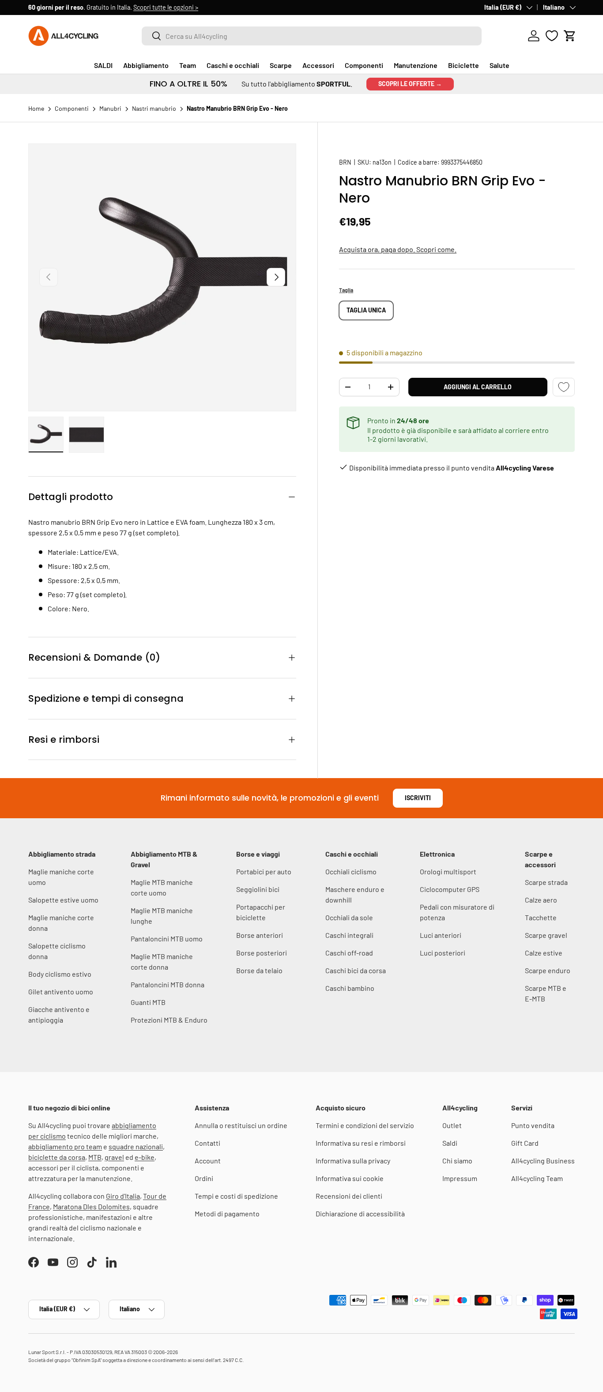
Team (187, 65)
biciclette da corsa (56, 1157)
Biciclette (463, 65)
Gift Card (525, 1143)
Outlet (452, 1125)
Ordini (204, 1178)
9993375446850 (461, 162)
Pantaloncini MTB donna (167, 984)
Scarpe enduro (547, 970)
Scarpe (281, 65)
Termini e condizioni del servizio (365, 1125)
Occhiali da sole (349, 917)
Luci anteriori (440, 935)
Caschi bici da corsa (355, 970)
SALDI (103, 65)
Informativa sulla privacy (353, 1160)
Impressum (459, 1178)
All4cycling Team (537, 1178)
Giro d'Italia (123, 1196)
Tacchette (541, 917)
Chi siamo (457, 1160)
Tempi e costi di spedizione (236, 1196)
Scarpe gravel (546, 935)
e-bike (145, 1157)
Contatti (207, 1143)
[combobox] (312, 35)
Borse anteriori (259, 935)
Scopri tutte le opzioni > (165, 7)
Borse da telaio (259, 970)
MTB (95, 1157)
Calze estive (543, 952)
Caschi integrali (349, 935)
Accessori (318, 65)
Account (208, 1160)
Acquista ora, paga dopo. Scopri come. (397, 249)
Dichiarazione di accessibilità (360, 1213)
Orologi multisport (448, 871)
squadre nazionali (136, 1146)
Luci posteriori (442, 952)
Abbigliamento (146, 65)
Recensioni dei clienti (349, 1196)
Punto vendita (532, 1125)
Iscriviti (418, 797)
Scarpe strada (546, 882)
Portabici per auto (263, 871)
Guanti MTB (148, 1002)
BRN (345, 162)
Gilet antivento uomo (60, 991)
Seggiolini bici (257, 889)
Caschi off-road (349, 952)
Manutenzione (415, 65)
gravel (114, 1157)
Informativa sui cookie (350, 1178)
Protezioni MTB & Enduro (169, 1020)
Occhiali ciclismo (351, 871)
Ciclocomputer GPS (449, 889)
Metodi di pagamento (227, 1213)
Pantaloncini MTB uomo (167, 938)
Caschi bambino (349, 988)
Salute (499, 65)
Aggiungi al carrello (478, 387)
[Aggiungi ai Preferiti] (564, 387)
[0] (551, 35)
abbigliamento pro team (65, 1146)
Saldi (449, 1143)
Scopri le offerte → (410, 83)
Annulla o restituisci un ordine (241, 1125)
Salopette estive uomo (63, 899)
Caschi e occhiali (233, 65)
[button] (570, 35)
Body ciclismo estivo (59, 974)
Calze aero (541, 899)
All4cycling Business (543, 1160)
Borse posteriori (261, 952)
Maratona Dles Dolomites (91, 1206)
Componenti (364, 65)
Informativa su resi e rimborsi (361, 1143)
